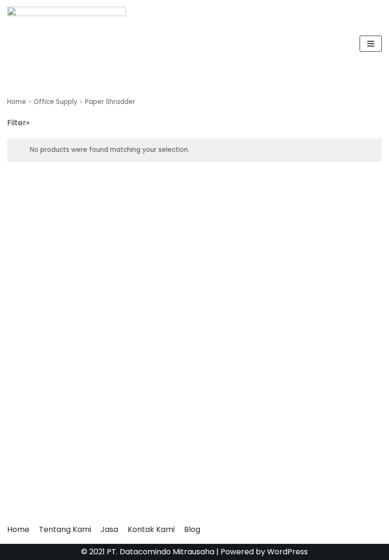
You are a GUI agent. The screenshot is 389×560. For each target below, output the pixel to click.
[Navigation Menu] (371, 44)
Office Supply (55, 101)
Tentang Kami (65, 529)
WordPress (287, 551)
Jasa (109, 529)
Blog (192, 529)
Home (16, 101)
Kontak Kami (151, 529)
